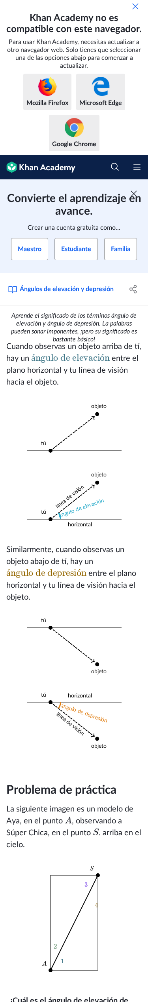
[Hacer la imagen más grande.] (74, 429)
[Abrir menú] (137, 167)
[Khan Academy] (37, 167)
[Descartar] (135, 6)
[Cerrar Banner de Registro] (134, 194)
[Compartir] (133, 289)
